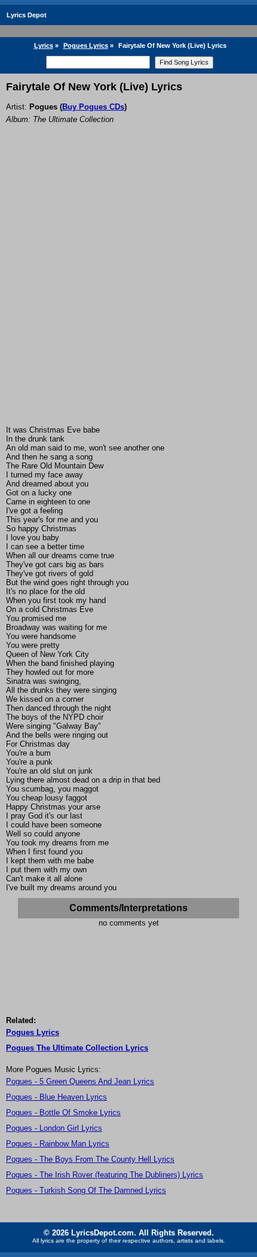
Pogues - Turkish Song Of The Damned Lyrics (86, 1190)
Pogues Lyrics (85, 45)
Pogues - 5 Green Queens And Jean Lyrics (80, 1081)
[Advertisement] (128, 290)
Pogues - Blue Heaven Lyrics (56, 1096)
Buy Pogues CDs (93, 106)
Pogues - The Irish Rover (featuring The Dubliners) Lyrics (104, 1174)
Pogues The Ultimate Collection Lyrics (77, 1047)
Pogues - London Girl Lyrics (54, 1128)
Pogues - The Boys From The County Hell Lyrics (90, 1159)
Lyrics (43, 45)
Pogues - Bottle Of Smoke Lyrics (63, 1112)
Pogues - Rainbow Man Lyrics (57, 1143)
